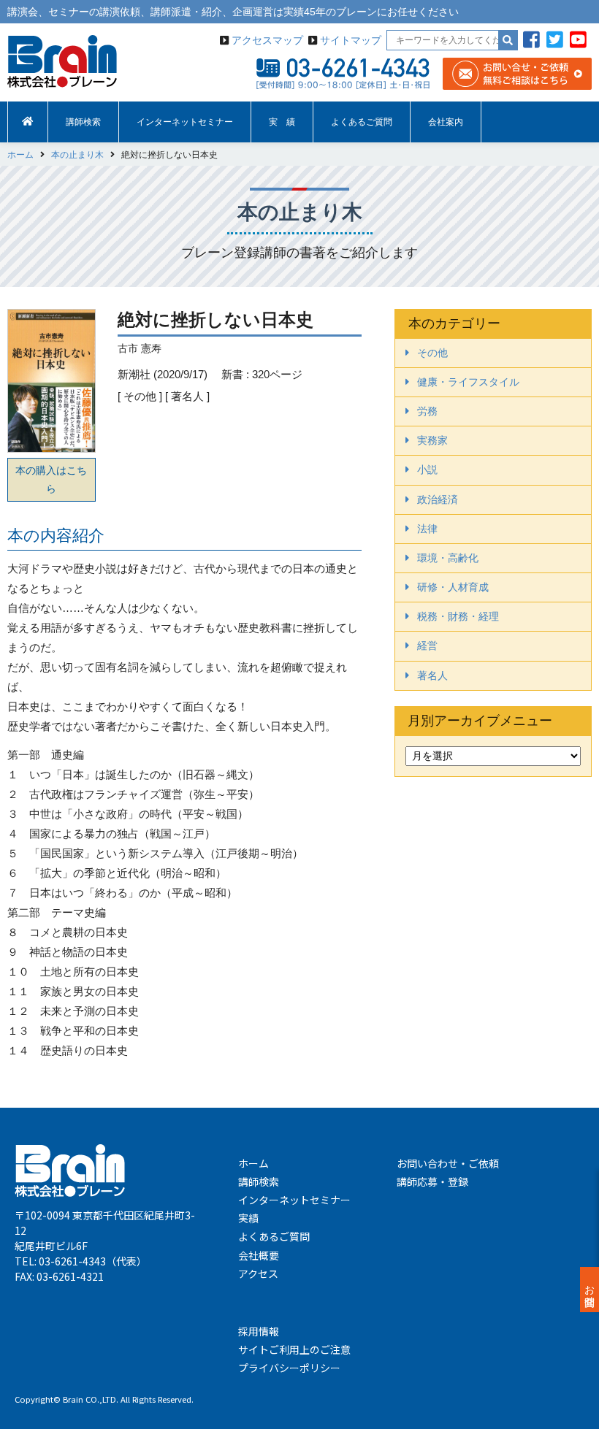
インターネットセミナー (185, 122)
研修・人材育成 (453, 587)
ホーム (253, 1163)
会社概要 (258, 1255)
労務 (427, 411)
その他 (432, 353)
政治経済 (437, 499)
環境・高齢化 (447, 558)
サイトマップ (350, 40)
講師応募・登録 (432, 1181)
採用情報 (258, 1331)
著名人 (432, 675)
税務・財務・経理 (458, 616)
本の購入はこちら (51, 479)
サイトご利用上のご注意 (294, 1349)
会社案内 (445, 122)
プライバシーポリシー (289, 1367)
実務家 (432, 440)
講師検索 (83, 122)
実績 (248, 1218)
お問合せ (589, 1289)
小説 (427, 469)
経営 (427, 645)
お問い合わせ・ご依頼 (448, 1163)
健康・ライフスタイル (468, 382)
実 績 (282, 122)
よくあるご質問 (361, 122)
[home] (27, 121)
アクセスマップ (267, 40)
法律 (427, 529)
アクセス (258, 1273)
